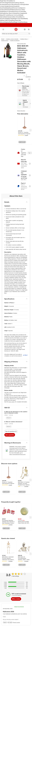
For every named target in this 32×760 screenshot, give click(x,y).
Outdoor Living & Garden (12, 39)
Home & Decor (11, 4)
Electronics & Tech (18, 11)
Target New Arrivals (5, 1)
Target (2, 39)
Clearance (10, 17)
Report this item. (25, 355)
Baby (7, 8)
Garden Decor (4, 40)
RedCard (11, 22)
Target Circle (17, 22)
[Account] (24, 29)
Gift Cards (6, 15)
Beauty (11, 8)
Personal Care (17, 8)
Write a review (16, 599)
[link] (21, 76)
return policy (11, 401)
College (6, 2)
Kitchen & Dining (19, 4)
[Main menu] (3, 29)
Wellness (13, 9)
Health (9, 9)
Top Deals (10, 18)
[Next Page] (30, 130)
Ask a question (9, 435)
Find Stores (24, 22)
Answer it (9, 417)
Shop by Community (14, 15)
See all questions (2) (11, 431)
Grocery (11, 6)
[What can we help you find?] (16, 33)
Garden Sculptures (14, 40)
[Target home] (16, 29)
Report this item (21, 110)
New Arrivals (16, 17)
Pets (6, 9)
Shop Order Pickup (6, 20)
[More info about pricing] (29, 79)
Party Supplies (21, 13)
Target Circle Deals (18, 18)
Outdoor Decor (24, 39)
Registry (7, 22)
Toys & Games (9, 11)
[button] (21, 75)
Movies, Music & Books (10, 13)
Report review (16, 622)
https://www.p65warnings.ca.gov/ (17, 454)
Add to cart (22, 142)
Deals (5, 17)
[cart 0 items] (28, 29)
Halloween (11, 2)
